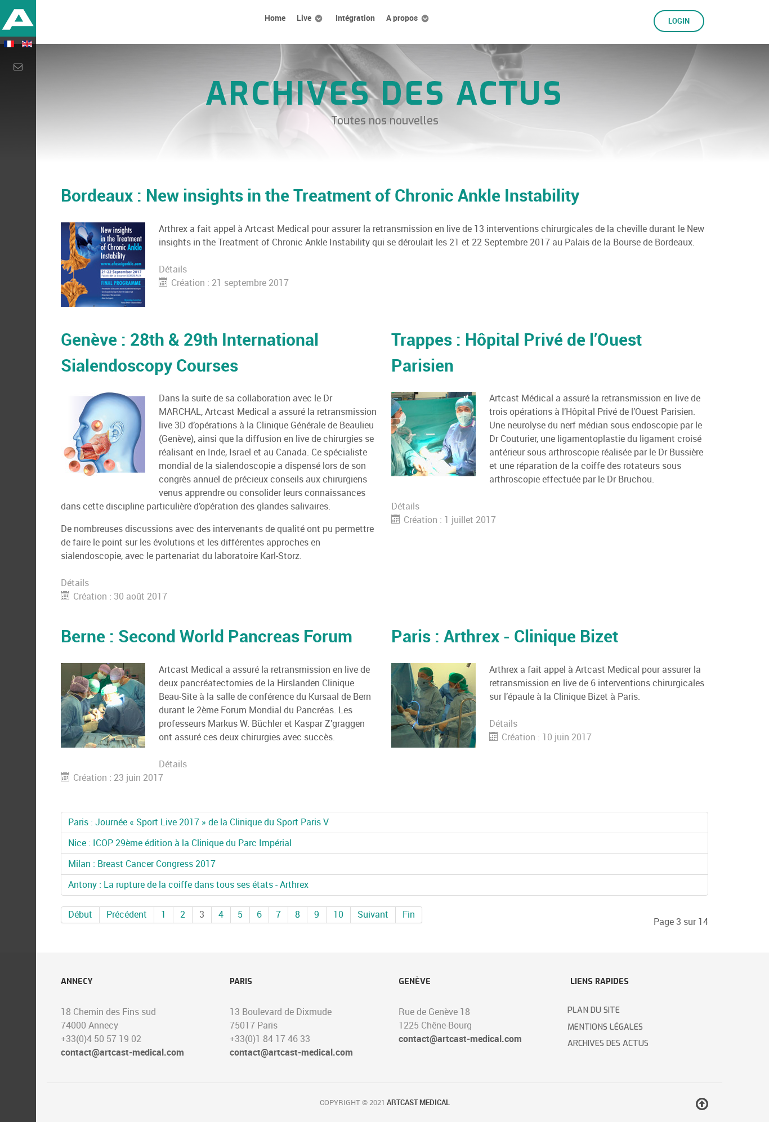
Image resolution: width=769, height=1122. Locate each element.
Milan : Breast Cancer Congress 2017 (142, 864)
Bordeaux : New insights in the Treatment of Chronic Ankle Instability (320, 195)
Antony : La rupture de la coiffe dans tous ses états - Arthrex (188, 884)
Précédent (126, 914)
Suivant (372, 914)
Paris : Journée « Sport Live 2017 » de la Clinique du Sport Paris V (198, 822)
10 (338, 914)
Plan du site (593, 1010)
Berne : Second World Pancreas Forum (206, 636)
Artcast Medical (418, 1102)
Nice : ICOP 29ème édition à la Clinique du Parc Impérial (180, 843)
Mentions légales (605, 1027)
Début (80, 914)
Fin (409, 914)
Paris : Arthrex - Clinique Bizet (504, 636)
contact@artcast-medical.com (122, 1052)
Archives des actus (608, 1043)
